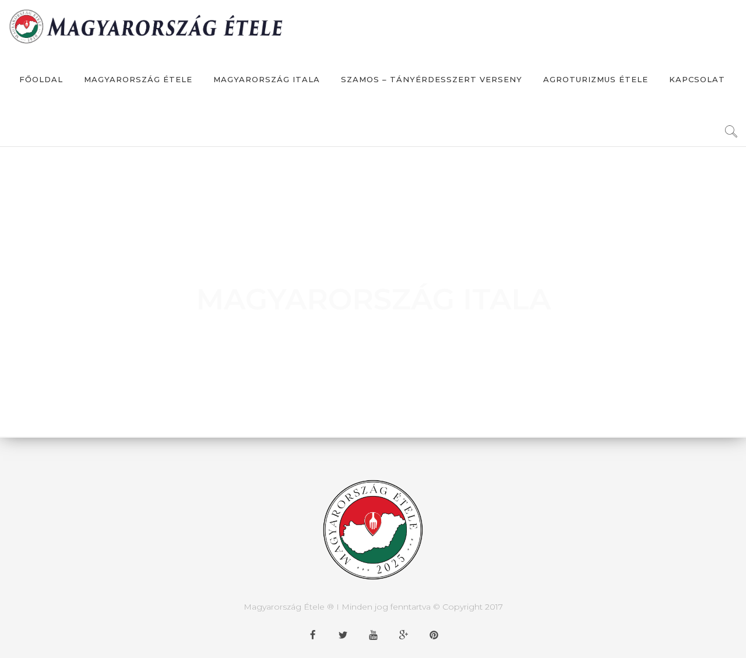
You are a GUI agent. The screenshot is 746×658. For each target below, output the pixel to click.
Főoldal (41, 79)
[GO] (730, 135)
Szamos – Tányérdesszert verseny (431, 79)
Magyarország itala (266, 79)
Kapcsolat (697, 79)
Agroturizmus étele (595, 79)
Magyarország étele (138, 79)
